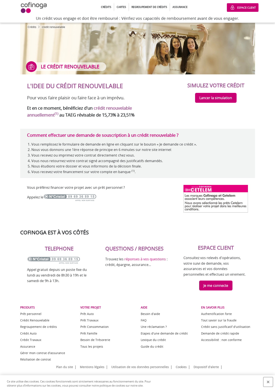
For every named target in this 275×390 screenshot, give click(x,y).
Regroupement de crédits (38, 327)
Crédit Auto (28, 333)
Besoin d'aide (150, 314)
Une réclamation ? (154, 327)
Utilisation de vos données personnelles (140, 367)
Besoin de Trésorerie (95, 340)
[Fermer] (268, 382)
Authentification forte (216, 314)
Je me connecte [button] (215, 285)
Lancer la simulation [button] (215, 97)
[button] (106, 7)
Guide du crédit (152, 346)
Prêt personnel (30, 314)
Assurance (27, 346)
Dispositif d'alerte (206, 367)
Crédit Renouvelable (34, 320)
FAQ (144, 320)
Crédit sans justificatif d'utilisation (225, 327)
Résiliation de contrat (35, 359)
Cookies (181, 367)
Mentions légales (92, 367)
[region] (137, 382)
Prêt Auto (87, 314)
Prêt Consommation (94, 327)
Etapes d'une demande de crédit (164, 333)
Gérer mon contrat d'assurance (42, 353)
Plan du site (64, 367)
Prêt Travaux (89, 320)
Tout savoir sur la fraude (219, 320)
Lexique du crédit (153, 340)
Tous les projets (91, 346)
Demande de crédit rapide (220, 333)
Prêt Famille (88, 333)
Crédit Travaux (30, 340)
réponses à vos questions (145, 259)
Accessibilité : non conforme (221, 340)
